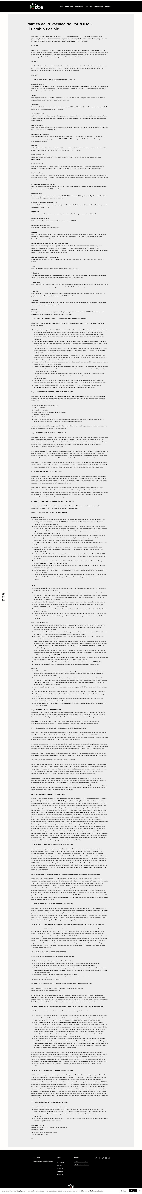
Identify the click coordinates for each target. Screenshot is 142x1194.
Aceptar (133, 1191)
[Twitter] (102, 1158)
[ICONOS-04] (3, 597)
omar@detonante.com (50, 1132)
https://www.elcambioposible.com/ (85, 214)
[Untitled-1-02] (3, 594)
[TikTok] (109, 1158)
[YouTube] (106, 1158)
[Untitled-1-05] (3, 600)
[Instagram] (95, 1158)
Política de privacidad (96, 1191)
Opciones (124, 1191)
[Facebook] (99, 1158)
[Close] (140, 1190)
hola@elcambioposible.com (52, 991)
